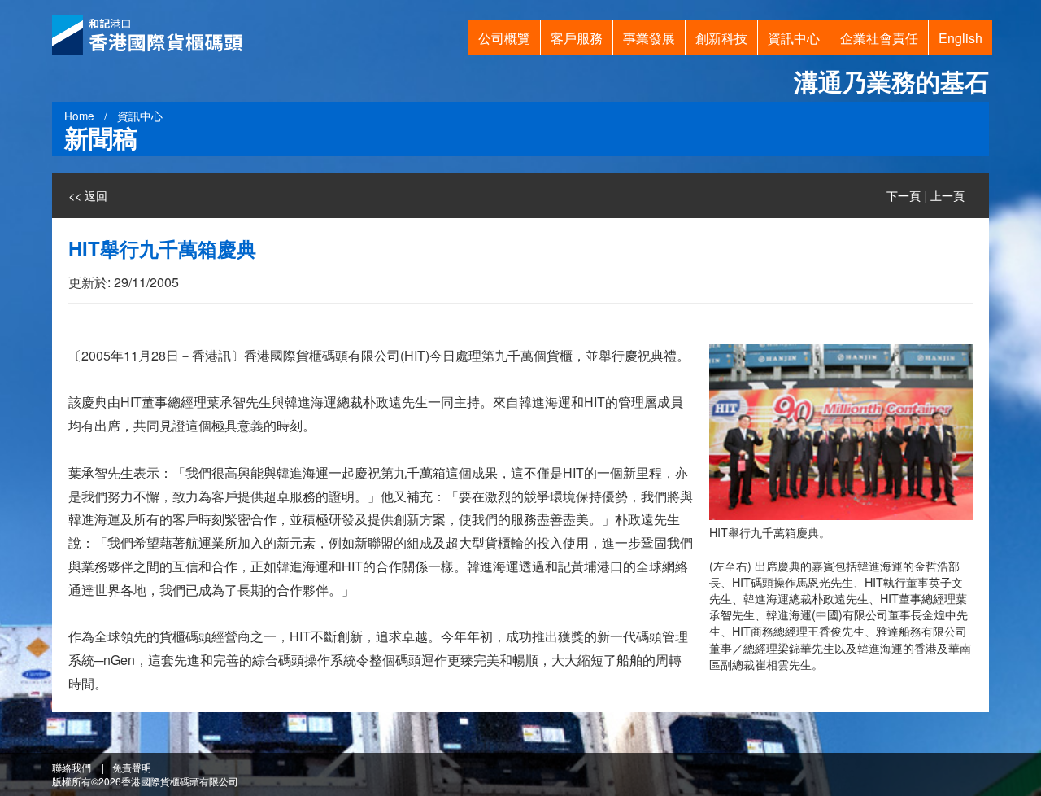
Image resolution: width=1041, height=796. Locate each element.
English (960, 37)
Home (79, 115)
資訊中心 (794, 37)
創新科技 (721, 37)
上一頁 (947, 194)
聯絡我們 (71, 767)
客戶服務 (577, 37)
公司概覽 (504, 37)
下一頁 (903, 194)
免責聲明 (131, 767)
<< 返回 (87, 194)
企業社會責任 (879, 37)
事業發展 (649, 37)
